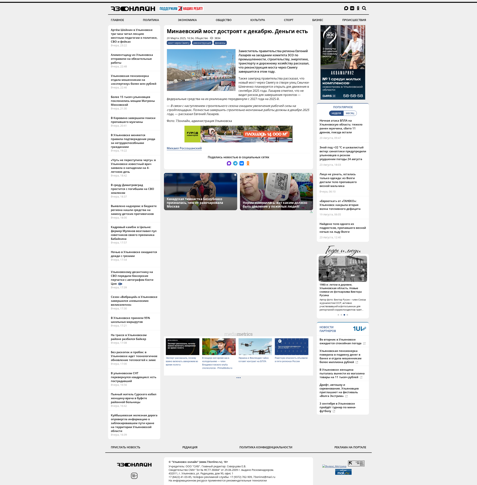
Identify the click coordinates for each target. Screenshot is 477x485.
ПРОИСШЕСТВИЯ (354, 20)
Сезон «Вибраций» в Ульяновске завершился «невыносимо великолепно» (134, 300)
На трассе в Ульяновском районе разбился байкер (129, 337)
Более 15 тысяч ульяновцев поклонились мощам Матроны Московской (133, 100)
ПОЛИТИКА (151, 20)
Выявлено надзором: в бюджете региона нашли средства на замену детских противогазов (134, 210)
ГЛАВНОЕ (117, 20)
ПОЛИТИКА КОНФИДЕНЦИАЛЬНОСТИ (265, 447)
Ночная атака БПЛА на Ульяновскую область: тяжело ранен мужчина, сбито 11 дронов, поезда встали (341, 126)
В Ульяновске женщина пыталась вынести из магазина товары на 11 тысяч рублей (342, 373)
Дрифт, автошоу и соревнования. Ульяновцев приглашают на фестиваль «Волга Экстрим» (339, 390)
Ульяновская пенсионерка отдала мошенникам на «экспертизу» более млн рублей (133, 79)
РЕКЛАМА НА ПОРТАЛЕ (350, 447)
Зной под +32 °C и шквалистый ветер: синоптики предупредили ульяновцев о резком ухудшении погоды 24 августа (343, 153)
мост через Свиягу (178, 42)
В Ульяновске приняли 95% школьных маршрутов (130, 320)
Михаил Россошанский (184, 148)
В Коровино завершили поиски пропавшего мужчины (133, 120)
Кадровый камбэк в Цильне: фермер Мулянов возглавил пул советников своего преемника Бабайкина (134, 233)
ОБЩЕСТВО (224, 20)
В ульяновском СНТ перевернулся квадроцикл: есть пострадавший (133, 377)
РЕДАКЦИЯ (190, 447)
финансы (220, 42)
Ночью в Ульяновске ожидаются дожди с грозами (134, 254)
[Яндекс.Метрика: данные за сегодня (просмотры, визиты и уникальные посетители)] (334, 466)
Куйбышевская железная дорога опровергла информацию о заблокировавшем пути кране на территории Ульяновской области (134, 423)
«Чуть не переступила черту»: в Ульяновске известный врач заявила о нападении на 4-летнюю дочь (133, 166)
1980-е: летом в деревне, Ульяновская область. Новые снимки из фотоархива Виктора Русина (341, 290)
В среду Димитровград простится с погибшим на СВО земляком (132, 189)
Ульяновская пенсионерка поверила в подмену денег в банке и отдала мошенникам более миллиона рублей (340, 356)
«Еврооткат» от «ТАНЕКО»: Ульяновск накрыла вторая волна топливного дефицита (340, 205)
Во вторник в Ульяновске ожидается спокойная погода (341, 341)
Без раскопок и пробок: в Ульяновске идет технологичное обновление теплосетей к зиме (134, 356)
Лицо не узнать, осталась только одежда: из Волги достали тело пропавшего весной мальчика (338, 180)
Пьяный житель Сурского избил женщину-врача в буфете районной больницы (133, 398)
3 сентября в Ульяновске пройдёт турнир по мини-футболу (338, 407)
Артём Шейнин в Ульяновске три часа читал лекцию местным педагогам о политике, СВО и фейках (134, 35)
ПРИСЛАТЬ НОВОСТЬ (125, 447)
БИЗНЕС (317, 20)
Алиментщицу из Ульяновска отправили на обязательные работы (132, 58)
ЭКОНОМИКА (187, 20)
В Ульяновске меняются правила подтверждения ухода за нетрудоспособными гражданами (133, 141)
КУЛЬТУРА (257, 20)
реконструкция (202, 42)
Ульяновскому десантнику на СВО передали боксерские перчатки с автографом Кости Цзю (132, 277)
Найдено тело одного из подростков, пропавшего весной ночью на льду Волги (343, 227)
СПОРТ (288, 20)
